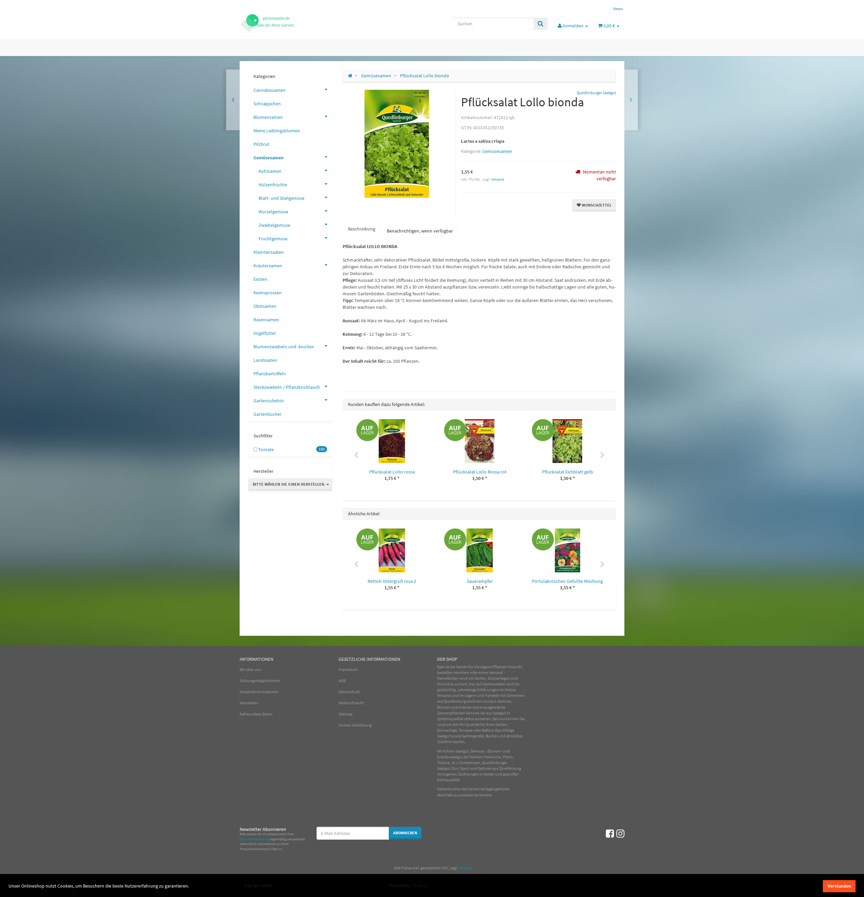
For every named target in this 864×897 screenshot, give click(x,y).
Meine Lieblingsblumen (276, 131)
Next (602, 455)
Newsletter (249, 702)
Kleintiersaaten (268, 252)
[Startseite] (350, 76)
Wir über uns (250, 669)
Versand (497, 179)
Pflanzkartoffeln (269, 374)
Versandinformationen (259, 691)
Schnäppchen (267, 104)
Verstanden (839, 886)
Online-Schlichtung (355, 725)
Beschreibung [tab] (361, 229)
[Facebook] (610, 833)
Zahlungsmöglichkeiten (260, 680)
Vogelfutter (264, 333)
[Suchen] (540, 24)
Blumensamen (268, 117)
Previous (356, 455)
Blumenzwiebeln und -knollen (283, 347)
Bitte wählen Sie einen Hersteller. (289, 484)
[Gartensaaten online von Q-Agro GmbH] (300, 22)
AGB (342, 680)
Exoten (260, 279)
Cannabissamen (269, 90)
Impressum (348, 669)
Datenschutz (349, 691)
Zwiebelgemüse (274, 225)
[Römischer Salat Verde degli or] (233, 100)
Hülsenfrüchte (273, 185)
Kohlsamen (270, 171)
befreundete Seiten (256, 713)
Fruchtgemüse (273, 239)
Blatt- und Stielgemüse (281, 198)
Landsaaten (265, 360)
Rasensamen (266, 320)
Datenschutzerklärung (255, 839)
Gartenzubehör (268, 401)
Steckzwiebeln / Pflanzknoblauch (286, 387)
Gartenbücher (267, 414)
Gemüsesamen (497, 151)
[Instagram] (620, 833)
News (618, 8)
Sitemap (346, 713)
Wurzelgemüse (273, 212)
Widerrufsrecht (351, 702)
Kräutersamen (267, 266)
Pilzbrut (261, 144)
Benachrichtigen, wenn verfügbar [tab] (420, 231)
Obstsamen (264, 306)
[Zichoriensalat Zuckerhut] (631, 100)
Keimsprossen (267, 293)
